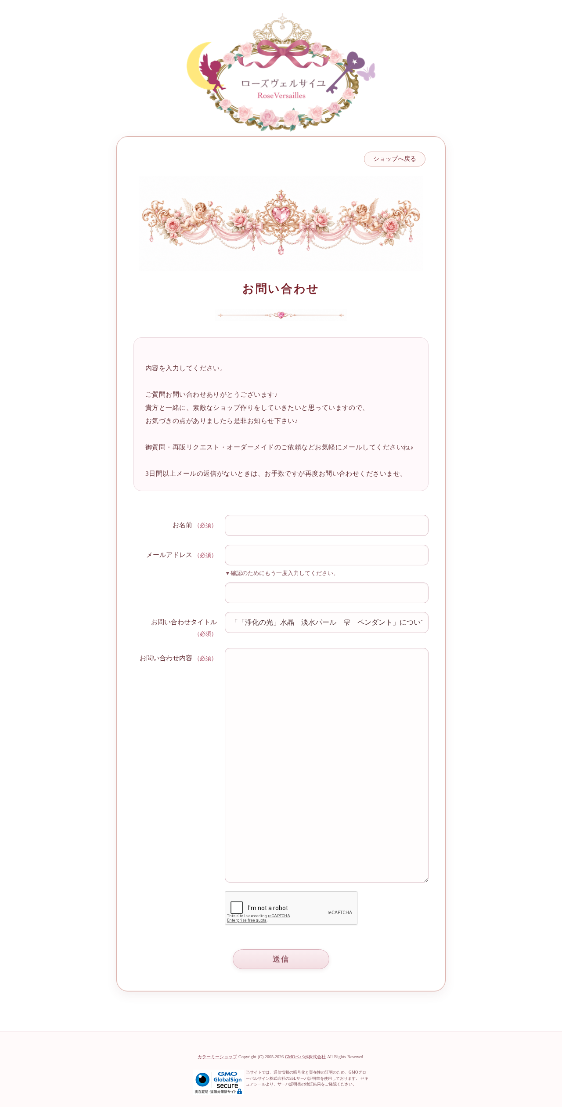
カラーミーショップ (217, 1056)
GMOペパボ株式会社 (305, 1056)
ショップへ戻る (394, 159)
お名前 (182, 524)
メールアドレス (169, 554)
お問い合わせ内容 (166, 658)
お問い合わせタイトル (184, 622)
